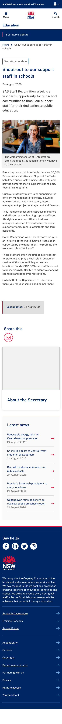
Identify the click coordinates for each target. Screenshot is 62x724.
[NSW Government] (31, 563)
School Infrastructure (22, 613)
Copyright (8, 657)
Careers (7, 650)
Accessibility (10, 642)
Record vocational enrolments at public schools (26, 471)
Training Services (20, 620)
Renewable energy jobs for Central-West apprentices (23, 438)
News (5, 44)
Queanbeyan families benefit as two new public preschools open (26, 503)
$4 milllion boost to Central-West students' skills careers (26, 454)
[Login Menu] (56, 4)
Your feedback (11, 695)
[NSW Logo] (31, 15)
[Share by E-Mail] (8, 341)
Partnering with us (13, 672)
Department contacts (15, 665)
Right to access (11, 687)
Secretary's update (17, 34)
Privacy (6, 680)
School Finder (10, 628)
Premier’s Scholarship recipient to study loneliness (27, 487)
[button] (6, 15)
